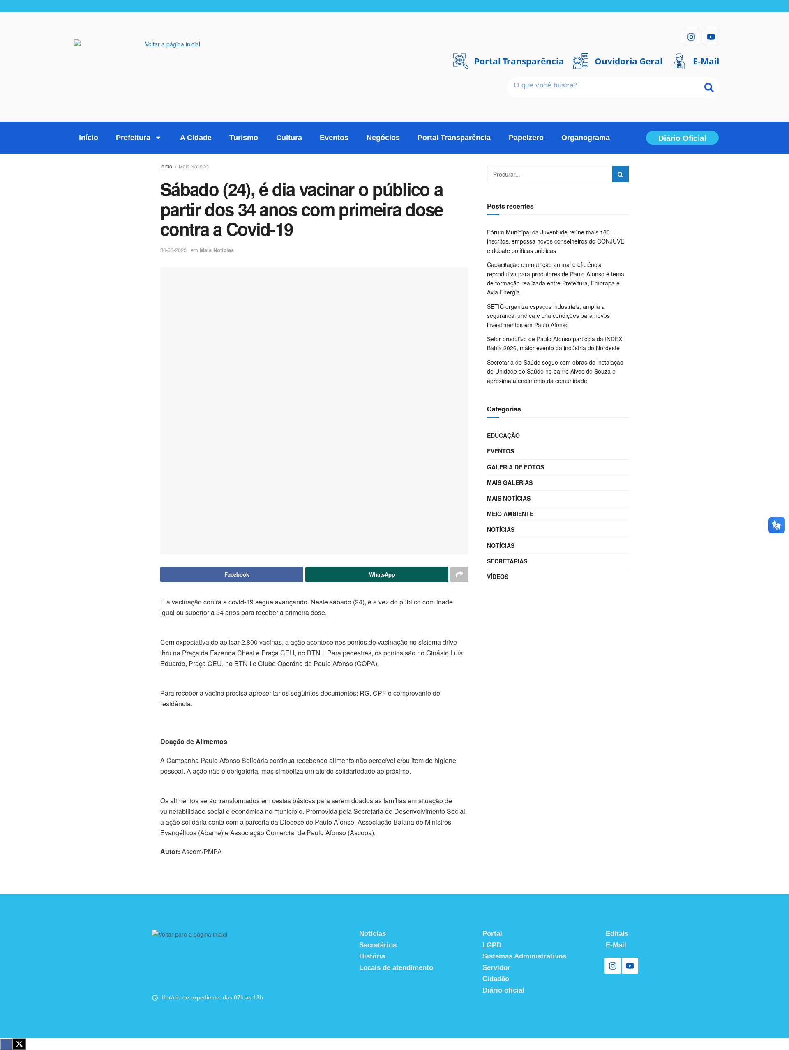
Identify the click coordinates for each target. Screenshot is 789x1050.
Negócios (383, 137)
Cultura (289, 137)
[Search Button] (620, 174)
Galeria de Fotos (515, 467)
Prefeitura (133, 137)
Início (88, 137)
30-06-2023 (173, 250)
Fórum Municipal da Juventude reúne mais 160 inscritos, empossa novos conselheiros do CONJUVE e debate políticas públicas (555, 241)
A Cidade (196, 137)
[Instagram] (691, 37)
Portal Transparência (454, 137)
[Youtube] (711, 37)
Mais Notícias (194, 166)
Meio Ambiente (510, 514)
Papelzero (526, 137)
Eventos (334, 137)
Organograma (585, 137)
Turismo (243, 137)
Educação (503, 435)
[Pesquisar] (709, 87)
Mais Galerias (510, 482)
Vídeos (497, 576)
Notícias (500, 529)
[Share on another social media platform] (459, 574)
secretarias (507, 561)
